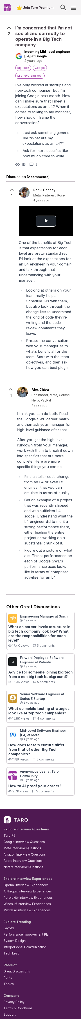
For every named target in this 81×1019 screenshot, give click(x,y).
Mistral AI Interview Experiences (27, 910)
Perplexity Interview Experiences (28, 897)
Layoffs (9, 928)
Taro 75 (9, 835)
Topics (9, 984)
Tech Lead (12, 953)
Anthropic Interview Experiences (28, 891)
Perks (8, 977)
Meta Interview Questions (22, 848)
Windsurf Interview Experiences (27, 904)
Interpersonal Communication (25, 947)
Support (10, 1014)
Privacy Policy (14, 1002)
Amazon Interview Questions (25, 854)
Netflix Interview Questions (23, 867)
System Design (15, 941)
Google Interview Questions (24, 842)
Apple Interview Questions (23, 861)
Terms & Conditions (18, 1008)
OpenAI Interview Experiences (26, 885)
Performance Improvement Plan (27, 934)
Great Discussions (17, 971)
